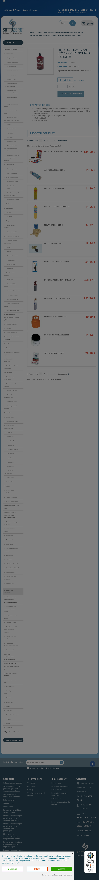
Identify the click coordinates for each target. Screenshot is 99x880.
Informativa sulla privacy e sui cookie (57, 875)
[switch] (90, 870)
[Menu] (94, 852)
